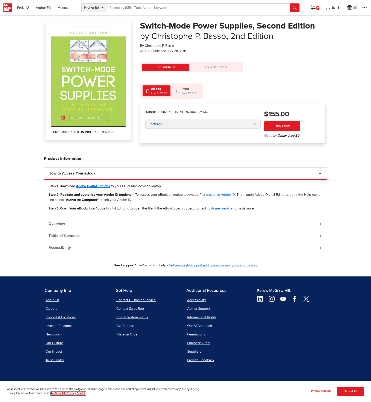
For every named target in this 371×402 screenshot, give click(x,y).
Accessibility (60, 248)
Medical (63, 7)
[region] (185, 391)
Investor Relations (59, 326)
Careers (51, 308)
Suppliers (194, 351)
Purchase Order (198, 343)
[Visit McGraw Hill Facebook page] (295, 298)
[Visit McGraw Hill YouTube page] (283, 298)
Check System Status (132, 317)
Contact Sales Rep (130, 308)
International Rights (201, 317)
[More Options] (365, 8)
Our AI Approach (199, 326)
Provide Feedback (200, 360)
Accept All (350, 391)
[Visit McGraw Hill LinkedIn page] (260, 298)
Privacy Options (321, 391)
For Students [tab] (165, 67)
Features (155, 124)
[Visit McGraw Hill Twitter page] (306, 298)
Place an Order (127, 334)
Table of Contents (64, 236)
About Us (52, 300)
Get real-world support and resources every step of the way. (213, 265)
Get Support (125, 326)
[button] (333, 8)
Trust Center (55, 360)
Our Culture (54, 343)
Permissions (196, 334)
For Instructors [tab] (216, 67)
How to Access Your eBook (72, 173)
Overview (57, 224)
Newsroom (54, 334)
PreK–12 (23, 7)
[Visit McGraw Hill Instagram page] (272, 298)
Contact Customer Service (136, 300)
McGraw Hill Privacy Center (68, 393)
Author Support (198, 308)
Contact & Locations (61, 317)
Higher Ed (43, 7)
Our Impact (54, 351)
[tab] (156, 90)
